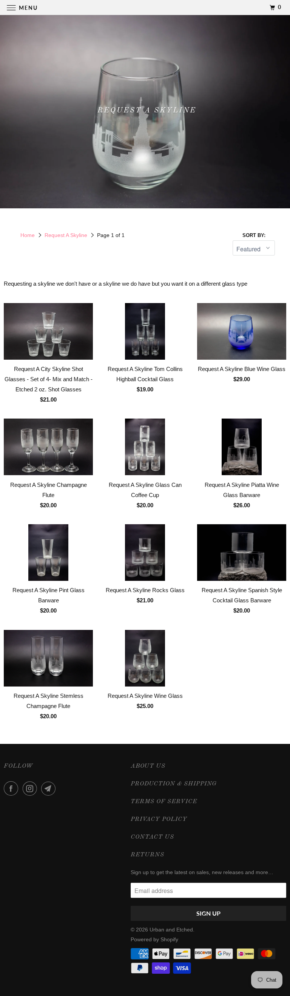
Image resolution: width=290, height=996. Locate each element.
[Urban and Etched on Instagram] (31, 788)
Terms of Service (164, 802)
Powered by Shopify (154, 939)
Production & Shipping (174, 784)
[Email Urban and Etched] (50, 788)
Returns (147, 855)
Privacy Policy (159, 819)
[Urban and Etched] (145, 7)
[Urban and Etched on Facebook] (12, 788)
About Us (148, 766)
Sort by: (253, 235)
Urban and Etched (171, 930)
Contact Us (152, 837)
